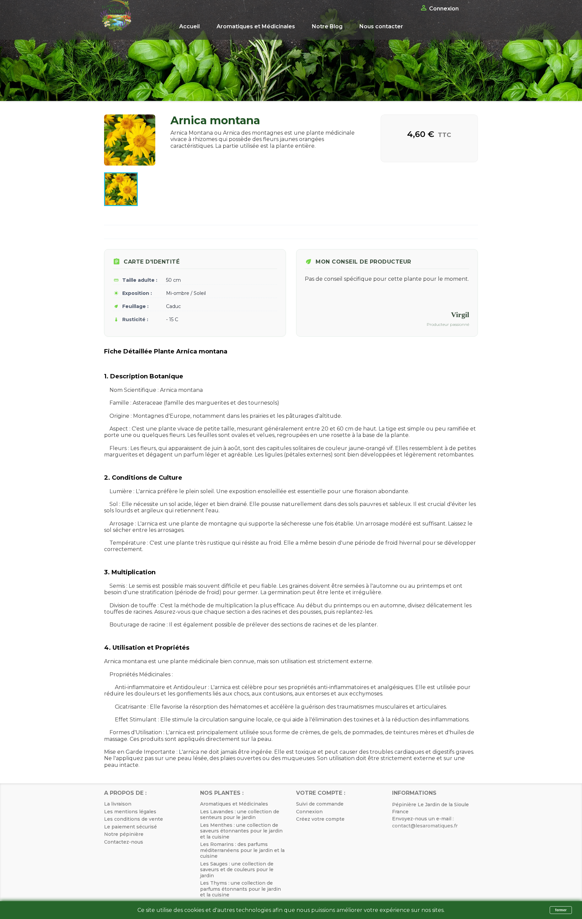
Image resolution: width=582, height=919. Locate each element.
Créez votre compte (320, 819)
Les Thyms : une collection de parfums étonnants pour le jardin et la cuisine (240, 889)
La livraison (117, 804)
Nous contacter (381, 26)
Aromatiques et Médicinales (256, 26)
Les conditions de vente (133, 819)
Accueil (189, 26)
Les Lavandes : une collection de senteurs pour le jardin (239, 815)
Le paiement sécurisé (130, 827)
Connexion (309, 812)
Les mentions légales (130, 812)
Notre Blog (327, 26)
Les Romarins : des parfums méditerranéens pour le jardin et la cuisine (242, 850)
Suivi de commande (320, 804)
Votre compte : (320, 793)
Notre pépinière (123, 834)
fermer (561, 910)
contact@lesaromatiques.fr (425, 826)
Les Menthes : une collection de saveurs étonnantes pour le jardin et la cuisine (241, 831)
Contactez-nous (123, 842)
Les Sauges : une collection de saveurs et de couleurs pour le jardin (236, 870)
